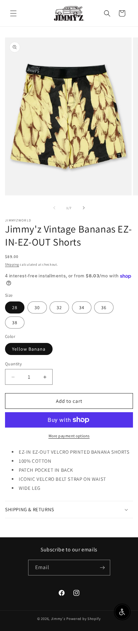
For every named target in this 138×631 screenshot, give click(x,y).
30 (37, 307)
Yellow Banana (29, 349)
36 (104, 307)
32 (59, 307)
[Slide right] (83, 207)
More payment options (69, 435)
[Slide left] (54, 207)
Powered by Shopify (83, 618)
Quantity (13, 364)
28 (14, 307)
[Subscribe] (102, 567)
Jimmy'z (58, 618)
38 (14, 323)
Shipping (12, 264)
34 (81, 307)
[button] (13, 13)
